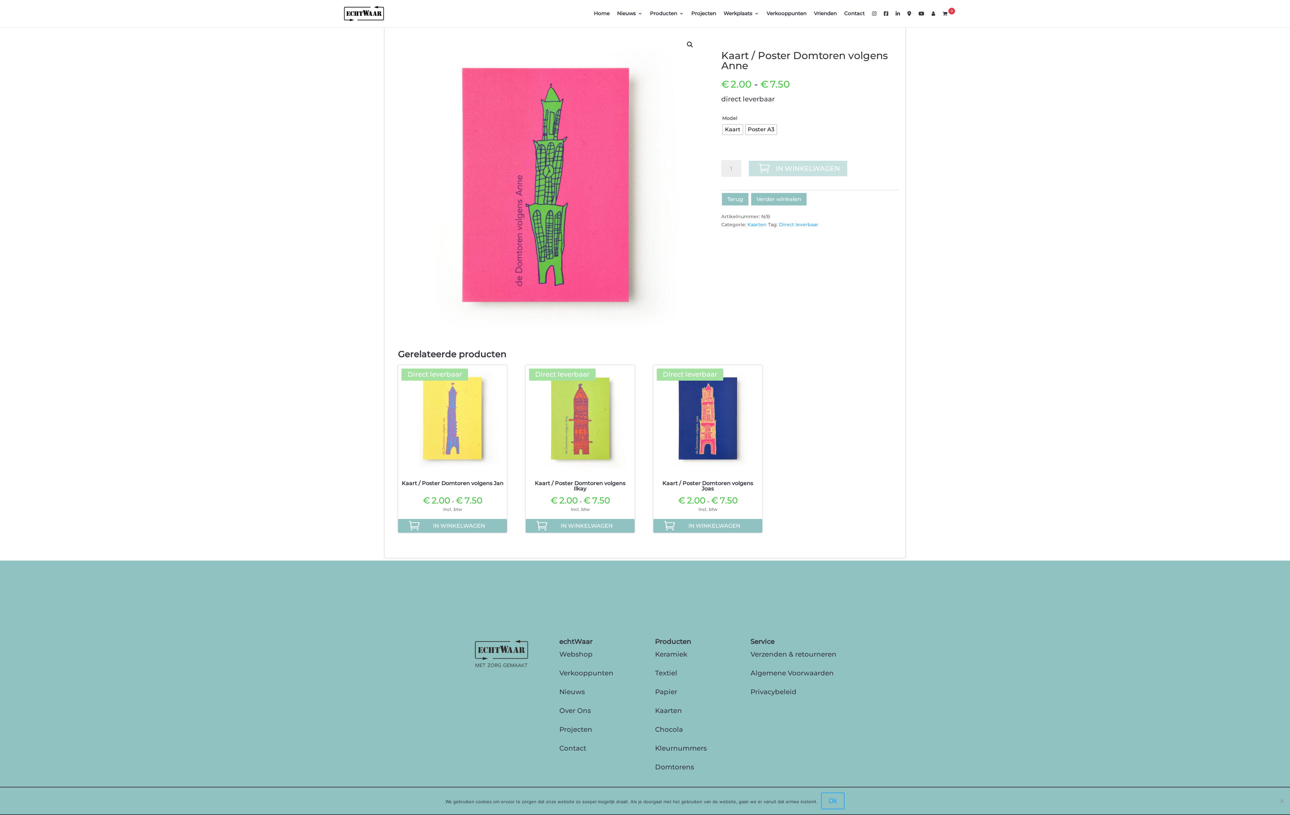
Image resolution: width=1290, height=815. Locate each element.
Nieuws (626, 13)
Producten (663, 13)
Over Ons (575, 711)
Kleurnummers (681, 748)
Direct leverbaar (798, 225)
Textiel (666, 673)
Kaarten (757, 225)
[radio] (733, 130)
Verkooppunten (787, 13)
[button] (690, 45)
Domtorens (674, 767)
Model (729, 118)
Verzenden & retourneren (793, 654)
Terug (735, 199)
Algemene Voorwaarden (792, 673)
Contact (854, 13)
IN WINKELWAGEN (808, 168)
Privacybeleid (773, 692)
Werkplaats (738, 13)
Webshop (576, 654)
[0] (945, 19)
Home (602, 13)
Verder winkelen (779, 199)
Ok (832, 801)
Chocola (669, 729)
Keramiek (671, 654)
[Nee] (1281, 801)
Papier (666, 692)
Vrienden (825, 13)
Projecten (703, 13)
